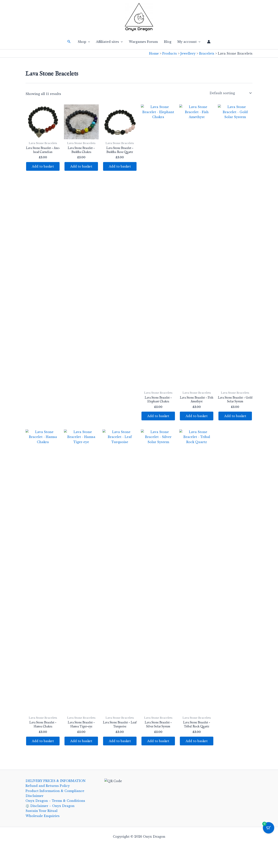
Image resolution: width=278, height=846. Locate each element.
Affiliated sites (107, 42)
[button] (69, 41)
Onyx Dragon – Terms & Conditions (55, 801)
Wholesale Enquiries (43, 816)
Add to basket (43, 166)
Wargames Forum (143, 42)
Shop (82, 42)
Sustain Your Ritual (41, 811)
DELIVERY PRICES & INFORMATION (55, 781)
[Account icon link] (208, 41)
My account (187, 42)
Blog (167, 42)
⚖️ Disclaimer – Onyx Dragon (50, 806)
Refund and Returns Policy (48, 786)
